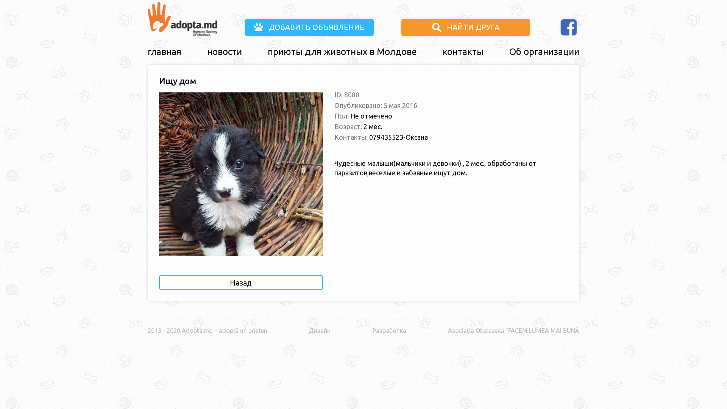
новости (224, 52)
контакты (463, 52)
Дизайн (320, 330)
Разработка (389, 330)
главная (164, 52)
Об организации (544, 52)
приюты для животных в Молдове (342, 52)
